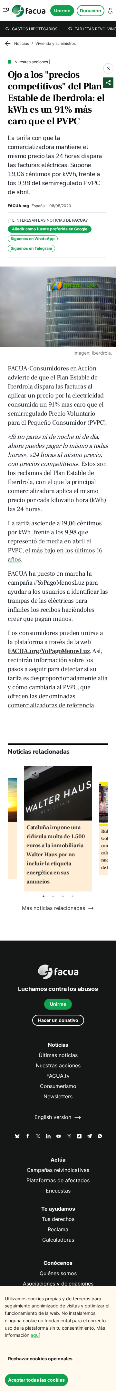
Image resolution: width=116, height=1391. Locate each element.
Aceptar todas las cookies (36, 1380)
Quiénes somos (58, 1273)
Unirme (62, 10)
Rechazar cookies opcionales (40, 1358)
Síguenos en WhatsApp (33, 238)
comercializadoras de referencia (51, 705)
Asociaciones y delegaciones (58, 1284)
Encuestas (58, 1191)
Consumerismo (58, 1086)
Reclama (58, 1229)
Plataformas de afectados (58, 1180)
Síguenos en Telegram (31, 248)
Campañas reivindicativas (58, 1170)
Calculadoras (58, 1240)
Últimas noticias (58, 1055)
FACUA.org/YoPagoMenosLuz (49, 651)
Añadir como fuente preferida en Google (49, 229)
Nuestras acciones (58, 1066)
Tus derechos (58, 1219)
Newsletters (58, 1097)
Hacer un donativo (58, 1020)
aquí (35, 1335)
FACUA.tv (58, 1076)
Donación (90, 10)
